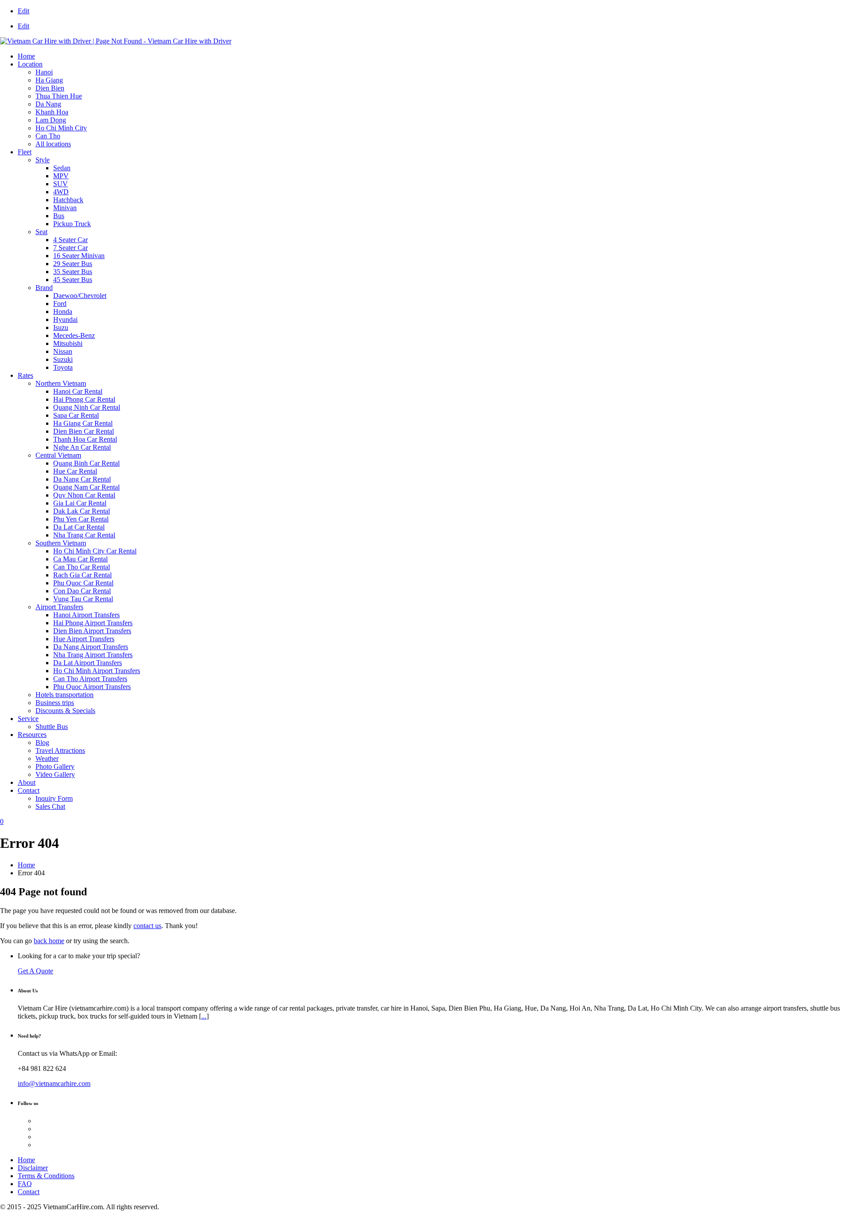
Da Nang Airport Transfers (90, 647)
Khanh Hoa (51, 112)
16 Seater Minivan (79, 255)
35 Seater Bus (72, 271)
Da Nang (48, 104)
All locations (53, 144)
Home (26, 56)
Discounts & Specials (65, 710)
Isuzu (60, 327)
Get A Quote (35, 971)
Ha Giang (49, 80)
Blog (42, 742)
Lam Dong (50, 120)
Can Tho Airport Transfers (90, 678)
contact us (147, 925)
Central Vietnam (58, 455)
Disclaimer (33, 1168)
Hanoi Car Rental (77, 391)
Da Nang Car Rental (82, 479)
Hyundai (65, 319)
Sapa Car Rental (76, 415)
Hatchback (68, 200)
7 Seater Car (70, 247)
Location (30, 64)
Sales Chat (50, 806)
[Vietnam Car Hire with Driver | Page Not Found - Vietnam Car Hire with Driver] (115, 41)
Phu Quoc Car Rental (83, 583)
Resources (32, 734)
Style (42, 160)
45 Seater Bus (72, 279)
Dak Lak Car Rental (81, 511)
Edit (23, 11)
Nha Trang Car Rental (84, 535)
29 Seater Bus (72, 263)
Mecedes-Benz (74, 335)
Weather (47, 758)
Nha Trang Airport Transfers (93, 654)
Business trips (54, 702)
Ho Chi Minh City (61, 128)
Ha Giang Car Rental (83, 423)
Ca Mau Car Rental (80, 559)
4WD (61, 192)
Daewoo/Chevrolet (79, 295)
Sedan (61, 168)
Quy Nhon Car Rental (84, 495)
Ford (59, 303)
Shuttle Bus (51, 726)
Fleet (24, 152)
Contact (28, 790)
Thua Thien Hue (58, 96)
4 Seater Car (70, 239)
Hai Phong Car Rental (84, 399)
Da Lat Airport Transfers (87, 662)
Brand (44, 287)
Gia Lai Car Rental (79, 503)
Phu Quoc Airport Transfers (92, 686)
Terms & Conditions (46, 1176)
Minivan (65, 208)
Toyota (63, 367)
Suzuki (63, 359)
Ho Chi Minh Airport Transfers (96, 670)
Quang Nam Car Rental (86, 487)
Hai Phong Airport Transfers (93, 623)
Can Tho (47, 136)
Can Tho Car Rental (81, 567)
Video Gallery (55, 774)
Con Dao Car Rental (82, 591)
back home (49, 941)
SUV (60, 184)
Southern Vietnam (60, 543)
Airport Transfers (59, 607)
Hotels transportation (64, 694)
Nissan (62, 351)
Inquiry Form (54, 798)
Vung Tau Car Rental (83, 599)
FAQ (25, 1183)
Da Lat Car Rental (79, 527)
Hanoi (44, 72)
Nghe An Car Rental (82, 447)
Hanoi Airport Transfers (86, 615)
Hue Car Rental (75, 471)
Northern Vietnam (60, 383)
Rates (25, 375)
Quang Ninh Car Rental (86, 407)
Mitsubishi (67, 343)
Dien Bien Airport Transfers (92, 631)
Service (28, 718)
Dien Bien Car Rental (83, 431)
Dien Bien (49, 88)
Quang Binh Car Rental (86, 463)
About (26, 782)
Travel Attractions (60, 750)
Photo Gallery (54, 766)
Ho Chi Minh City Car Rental (95, 551)
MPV (61, 176)
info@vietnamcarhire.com (54, 1083)
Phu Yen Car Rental (81, 519)
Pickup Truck (72, 223)
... (204, 1016)
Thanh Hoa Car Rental (85, 439)
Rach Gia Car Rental (82, 575)
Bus (58, 215)
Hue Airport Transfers (83, 639)
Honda (62, 311)
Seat (41, 231)
